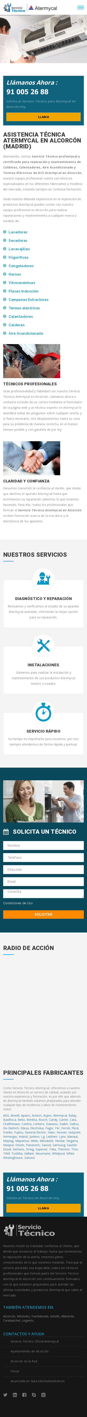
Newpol (8, 1145)
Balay (72, 1115)
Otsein (19, 1145)
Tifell (6, 1153)
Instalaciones (43, 665)
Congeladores (21, 266)
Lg (43, 1137)
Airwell (15, 1115)
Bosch (43, 1120)
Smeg (30, 1149)
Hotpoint (74, 1132)
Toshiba (16, 1153)
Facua (15, 1371)
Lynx (62, 1137)
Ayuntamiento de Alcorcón (29, 1351)
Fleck (75, 1128)
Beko (21, 1120)
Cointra (26, 1124)
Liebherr (51, 1137)
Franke (7, 1132)
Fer (57, 1128)
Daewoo (52, 1124)
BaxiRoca (9, 1120)
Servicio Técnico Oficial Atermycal (35, 1341)
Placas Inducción (23, 291)
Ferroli (65, 1128)
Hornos (15, 274)
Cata (73, 1120)
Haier (51, 1132)
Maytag (8, 1141)
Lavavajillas (19, 249)
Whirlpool (58, 1153)
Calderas (16, 325)
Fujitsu (18, 1132)
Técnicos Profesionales (30, 384)
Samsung (59, 1145)
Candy (53, 1120)
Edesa (24, 1128)
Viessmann (42, 1153)
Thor (74, 1149)
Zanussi (29, 1158)
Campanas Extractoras (28, 300)
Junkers (34, 1137)
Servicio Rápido (44, 731)
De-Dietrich (11, 1128)
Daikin (64, 1124)
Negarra (72, 1141)
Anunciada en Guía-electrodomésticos (38, 1381)
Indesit (23, 1137)
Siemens (18, 1149)
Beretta (32, 1120)
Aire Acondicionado (26, 333)
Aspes (47, 1115)
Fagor (49, 1128)
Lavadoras (18, 232)
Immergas (10, 1137)
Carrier (63, 1120)
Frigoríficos (18, 257)
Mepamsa (22, 1141)
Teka (52, 1149)
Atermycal (60, 1115)
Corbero (38, 1124)
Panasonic (33, 1145)
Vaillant (29, 1153)
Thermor (64, 1149)
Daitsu (74, 1124)
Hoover (62, 1132)
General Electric (35, 1132)
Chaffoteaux (11, 1124)
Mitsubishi (46, 1141)
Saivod (46, 1145)
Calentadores (21, 317)
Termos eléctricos (24, 308)
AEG (6, 1115)
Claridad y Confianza (26, 481)
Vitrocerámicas (22, 283)
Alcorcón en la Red (24, 1361)
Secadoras (18, 241)
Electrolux (37, 1128)
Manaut (72, 1137)
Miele (34, 1141)
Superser (41, 1149)
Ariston (37, 1115)
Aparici (25, 1115)
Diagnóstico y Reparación (43, 598)
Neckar (60, 1141)
